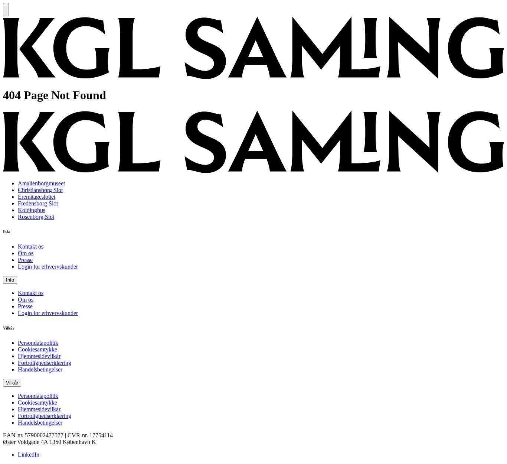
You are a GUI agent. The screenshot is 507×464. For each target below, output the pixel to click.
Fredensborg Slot (38, 203)
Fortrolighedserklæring (44, 363)
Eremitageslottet (36, 197)
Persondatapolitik (38, 343)
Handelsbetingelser (40, 369)
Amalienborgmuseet (41, 183)
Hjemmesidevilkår (39, 356)
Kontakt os (30, 246)
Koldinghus (31, 210)
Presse (25, 260)
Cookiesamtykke (37, 349)
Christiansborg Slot (40, 190)
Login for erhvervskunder (48, 266)
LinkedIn (28, 454)
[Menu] (6, 9)
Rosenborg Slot (36, 217)
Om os (25, 253)
